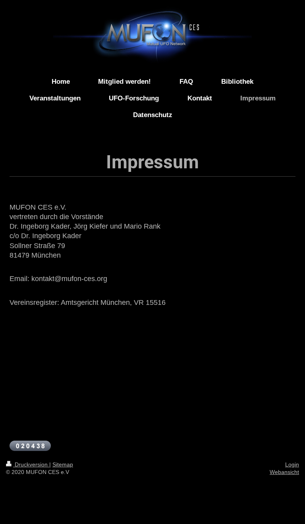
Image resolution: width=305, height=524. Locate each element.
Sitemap (62, 464)
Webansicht (284, 472)
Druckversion (31, 464)
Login (292, 464)
